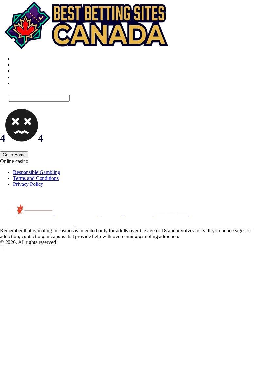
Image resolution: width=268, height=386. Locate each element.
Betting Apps (26, 77)
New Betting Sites (32, 83)
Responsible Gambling (36, 172)
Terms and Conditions (36, 178)
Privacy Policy (28, 184)
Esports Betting (29, 64)
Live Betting (26, 58)
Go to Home (14, 154)
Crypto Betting (28, 71)
